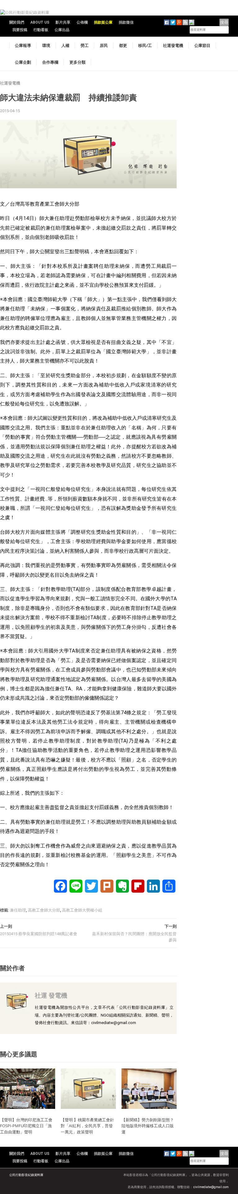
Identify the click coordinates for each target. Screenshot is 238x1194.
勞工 (85, 45)
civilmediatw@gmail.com (211, 1187)
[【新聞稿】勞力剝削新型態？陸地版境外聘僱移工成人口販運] (149, 1088)
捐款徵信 (126, 22)
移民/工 (145, 45)
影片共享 (62, 22)
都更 (123, 45)
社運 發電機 (51, 995)
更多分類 (77, 62)
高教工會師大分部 (44, 910)
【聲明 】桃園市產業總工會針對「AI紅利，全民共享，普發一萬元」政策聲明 (87, 1126)
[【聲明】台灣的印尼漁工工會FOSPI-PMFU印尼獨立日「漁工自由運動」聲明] (27, 1088)
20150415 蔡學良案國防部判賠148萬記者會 (38, 933)
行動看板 (40, 30)
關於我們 (16, 22)
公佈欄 (82, 22)
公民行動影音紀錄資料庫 (26, 1175)
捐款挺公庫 (103, 22)
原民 (104, 45)
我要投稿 (19, 30)
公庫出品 (62, 30)
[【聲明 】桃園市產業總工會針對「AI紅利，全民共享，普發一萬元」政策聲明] (88, 1088)
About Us (39, 22)
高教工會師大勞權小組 (82, 910)
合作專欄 (50, 62)
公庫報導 (23, 45)
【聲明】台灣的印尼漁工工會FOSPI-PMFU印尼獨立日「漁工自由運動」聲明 (26, 1126)
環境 (46, 45)
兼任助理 (18, 910)
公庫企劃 (23, 62)
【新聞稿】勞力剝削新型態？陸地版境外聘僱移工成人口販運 (147, 1126)
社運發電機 (173, 45)
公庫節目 (202, 45)
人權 (65, 45)
